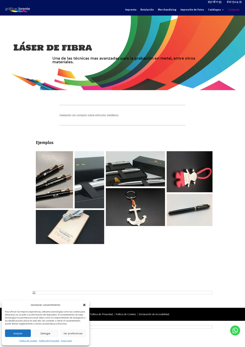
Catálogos (214, 10)
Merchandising (167, 10)
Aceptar (18, 333)
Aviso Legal (66, 340)
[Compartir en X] (47, 202)
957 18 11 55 (215, 2)
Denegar (45, 333)
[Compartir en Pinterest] (60, 202)
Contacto (234, 10)
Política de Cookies (28, 340)
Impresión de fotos (192, 10)
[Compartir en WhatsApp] (56, 202)
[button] (84, 305)
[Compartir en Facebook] (52, 202)
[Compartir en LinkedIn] (65, 202)
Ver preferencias (73, 333)
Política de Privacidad (49, 340)
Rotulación (147, 10)
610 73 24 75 (234, 2)
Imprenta (130, 10)
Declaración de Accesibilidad (154, 314)
